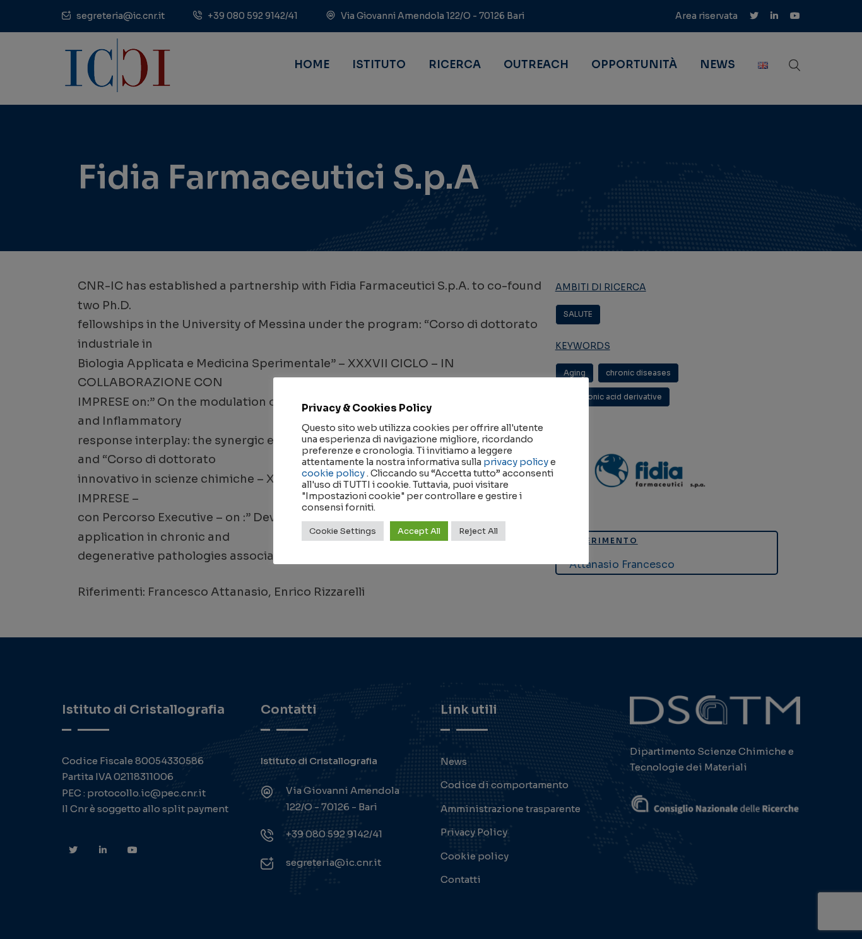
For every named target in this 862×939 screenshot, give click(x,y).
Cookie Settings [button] (342, 531)
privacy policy (515, 462)
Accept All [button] (419, 531)
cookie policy (333, 473)
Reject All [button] (478, 531)
